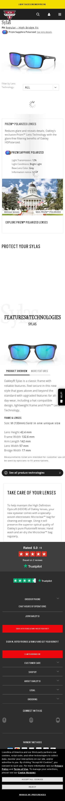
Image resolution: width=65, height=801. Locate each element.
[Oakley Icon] (10, 14)
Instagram (31, 720)
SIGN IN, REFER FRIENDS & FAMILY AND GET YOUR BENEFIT (32, 629)
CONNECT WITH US (32, 710)
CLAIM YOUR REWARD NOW (32, 654)
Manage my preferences (32, 795)
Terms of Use (21, 769)
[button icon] (38, 14)
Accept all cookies (32, 779)
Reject (32, 787)
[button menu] (59, 14)
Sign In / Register (49, 14)
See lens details (44, 32)
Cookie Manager (27, 772)
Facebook (4, 720)
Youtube (58, 720)
